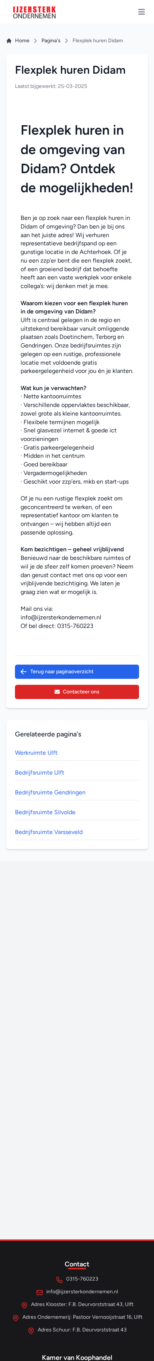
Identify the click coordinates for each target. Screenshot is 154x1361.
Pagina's (51, 40)
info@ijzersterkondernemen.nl (61, 617)
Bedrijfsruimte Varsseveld (49, 832)
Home (22, 40)
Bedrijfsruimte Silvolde (45, 812)
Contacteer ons (81, 692)
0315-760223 (75, 625)
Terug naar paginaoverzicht (61, 671)
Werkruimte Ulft (36, 752)
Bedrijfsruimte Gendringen (50, 792)
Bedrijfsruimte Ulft (39, 772)
